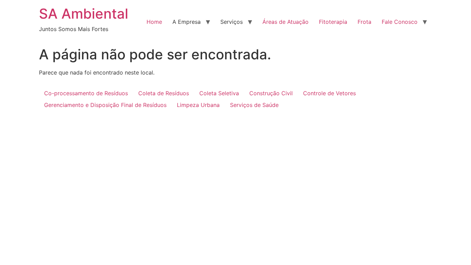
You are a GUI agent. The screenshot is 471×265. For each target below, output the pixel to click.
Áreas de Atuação (285, 21)
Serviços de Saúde (254, 104)
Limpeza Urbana (198, 104)
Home (154, 21)
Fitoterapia (333, 21)
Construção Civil (271, 93)
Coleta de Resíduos (163, 93)
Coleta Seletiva (219, 93)
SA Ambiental (83, 13)
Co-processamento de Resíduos (86, 93)
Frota (364, 21)
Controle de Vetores (329, 93)
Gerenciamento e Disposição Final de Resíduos (105, 104)
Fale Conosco (400, 21)
